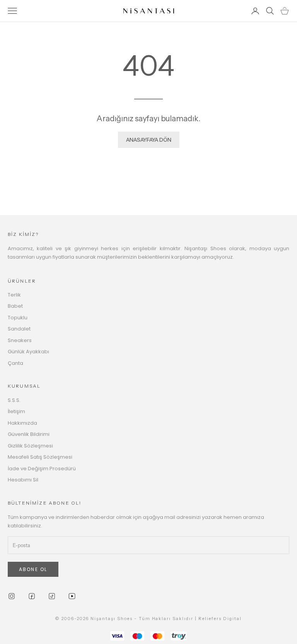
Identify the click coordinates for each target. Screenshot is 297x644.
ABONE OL (33, 569)
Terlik (14, 294)
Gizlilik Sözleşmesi (30, 445)
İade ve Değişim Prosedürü (42, 468)
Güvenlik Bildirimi (29, 434)
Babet (15, 306)
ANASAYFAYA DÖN (148, 139)
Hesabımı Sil (23, 479)
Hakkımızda (22, 423)
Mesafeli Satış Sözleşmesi (40, 457)
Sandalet (19, 328)
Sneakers (20, 340)
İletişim (16, 411)
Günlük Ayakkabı (28, 351)
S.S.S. (14, 400)
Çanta (15, 363)
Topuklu (17, 317)
